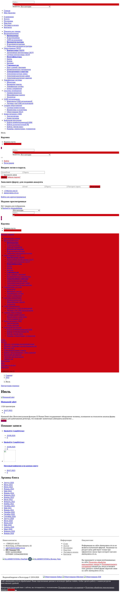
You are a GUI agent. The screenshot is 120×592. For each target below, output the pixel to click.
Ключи (9, 61)
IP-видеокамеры (13, 38)
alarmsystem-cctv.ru (11, 193)
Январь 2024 (9, 493)
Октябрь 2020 (9, 514)
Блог (3, 363)
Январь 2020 (9, 533)
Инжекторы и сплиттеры (17, 110)
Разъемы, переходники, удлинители (21, 129)
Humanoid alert (8, 402)
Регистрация (9, 163)
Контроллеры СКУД (15, 50)
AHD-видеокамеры (14, 40)
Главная (7, 11)
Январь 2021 (9, 510)
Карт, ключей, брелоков (16, 67)
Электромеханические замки (18, 76)
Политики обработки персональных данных (94, 563)
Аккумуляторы (13, 116)
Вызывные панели (14, 84)
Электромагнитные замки (17, 74)
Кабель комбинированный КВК (19, 122)
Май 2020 (8, 525)
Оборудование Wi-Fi (15, 112)
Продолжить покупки (12, 144)
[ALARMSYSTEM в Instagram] (30, 559)
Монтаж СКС (9, 348)
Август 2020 (9, 519)
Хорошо (11, 590)
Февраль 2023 (9, 495)
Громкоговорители (14, 93)
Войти (6, 161)
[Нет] (16, 590)
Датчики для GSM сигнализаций (20, 103)
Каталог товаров (7, 234)
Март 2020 (8, 529)
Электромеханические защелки (19, 78)
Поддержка (8, 21)
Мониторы (11, 82)
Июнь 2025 (8, 487)
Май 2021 (8, 508)
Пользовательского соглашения (70, 587)
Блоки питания (13, 118)
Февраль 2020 (9, 531)
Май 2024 (8, 491)
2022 (7, 377)
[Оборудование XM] (92, 577)
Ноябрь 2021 (9, 504)
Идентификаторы (14, 57)
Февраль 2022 (9, 502)
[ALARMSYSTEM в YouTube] (15, 559)
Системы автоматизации (14, 357)
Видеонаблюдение (11, 33)
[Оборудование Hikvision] (73, 577)
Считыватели (13, 65)
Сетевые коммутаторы (16, 108)
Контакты (8, 27)
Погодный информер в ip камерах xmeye (21, 466)
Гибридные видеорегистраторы (19, 46)
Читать (3, 421)
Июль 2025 (8, 485)
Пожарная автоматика (13, 355)
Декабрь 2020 (9, 512)
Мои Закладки (9, 13)
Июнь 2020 (8, 523)
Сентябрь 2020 (10, 516)
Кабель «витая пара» (15, 127)
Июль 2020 (8, 521)
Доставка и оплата (11, 25)
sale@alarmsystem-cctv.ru (15, 548)
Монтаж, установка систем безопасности (20, 346)
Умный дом (8, 359)
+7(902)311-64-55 (10, 191)
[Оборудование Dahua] (52, 577)
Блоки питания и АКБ (13, 114)
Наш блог (8, 23)
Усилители (11, 97)
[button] (1, 148)
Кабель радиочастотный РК (18, 125)
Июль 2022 (8, 499)
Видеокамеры (13, 36)
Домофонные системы (13, 80)
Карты (9, 59)
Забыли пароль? (14, 177)
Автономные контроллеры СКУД (20, 53)
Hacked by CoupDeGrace (14, 431)
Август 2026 (9, 483)
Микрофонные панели (16, 95)
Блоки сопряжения (14, 89)
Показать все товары (12, 31)
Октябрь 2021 (9, 506)
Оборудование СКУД (12, 48)
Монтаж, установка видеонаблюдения (19, 344)
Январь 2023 (9, 497)
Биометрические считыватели (19, 69)
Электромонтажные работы (15, 350)
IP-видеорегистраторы (16, 44)
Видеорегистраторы (15, 42)
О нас (3, 340)
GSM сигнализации (12, 99)
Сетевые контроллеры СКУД (18, 55)
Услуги (6, 19)
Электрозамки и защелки (17, 72)
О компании (9, 17)
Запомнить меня (10, 175)
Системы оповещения (12, 91)
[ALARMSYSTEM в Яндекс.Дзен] (46, 559)
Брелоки (10, 63)
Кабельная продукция (12, 120)
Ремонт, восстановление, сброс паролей (20, 353)
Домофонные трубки (15, 86)
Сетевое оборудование (13, 105)
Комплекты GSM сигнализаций (19, 101)
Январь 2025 (9, 489)
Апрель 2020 (9, 527)
